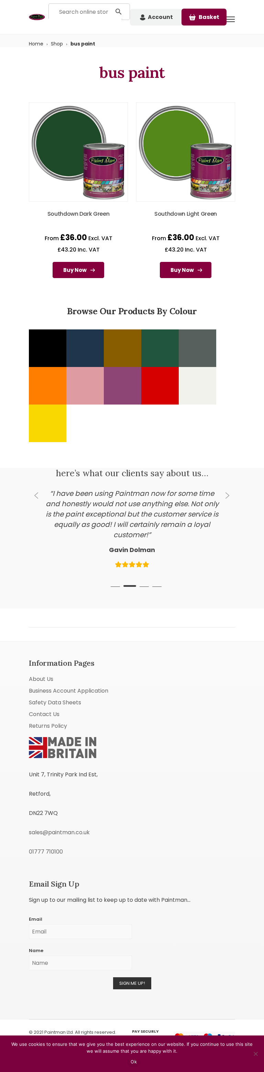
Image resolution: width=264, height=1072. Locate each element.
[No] (255, 1053)
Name (36, 940)
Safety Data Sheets (55, 692)
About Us (41, 669)
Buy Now (75, 270)
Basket (209, 17)
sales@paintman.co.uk (59, 822)
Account (160, 17)
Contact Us (44, 704)
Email (35, 909)
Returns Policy (48, 715)
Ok (134, 1061)
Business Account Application (68, 680)
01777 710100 (46, 841)
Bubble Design (61, 1028)
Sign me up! (132, 973)
